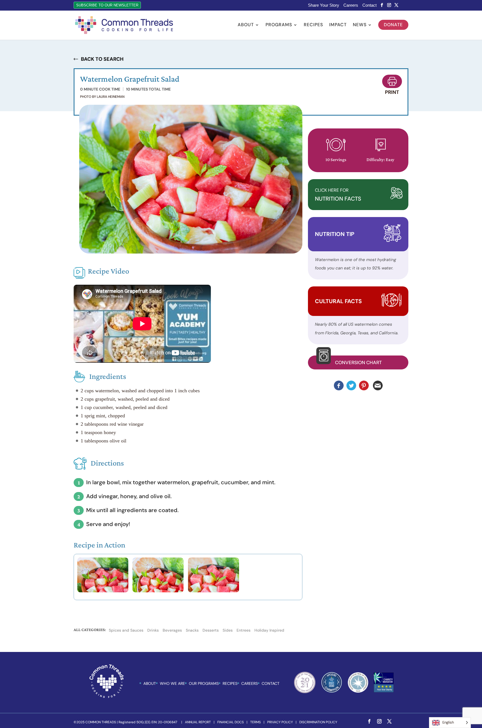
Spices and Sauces (126, 630)
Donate (393, 25)
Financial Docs (230, 722)
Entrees (243, 630)
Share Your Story (323, 5)
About (246, 25)
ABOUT (149, 683)
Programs (279, 25)
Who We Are (172, 683)
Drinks (153, 630)
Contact (369, 5)
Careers (350, 5)
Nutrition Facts (338, 195)
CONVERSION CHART (358, 362)
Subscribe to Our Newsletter (107, 5)
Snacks (192, 630)
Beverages (172, 630)
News (360, 25)
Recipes (313, 25)
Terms (255, 722)
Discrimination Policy (318, 722)
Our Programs (204, 683)
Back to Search (102, 59)
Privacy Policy (280, 722)
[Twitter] (396, 5)
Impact (338, 25)
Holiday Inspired (269, 630)
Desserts (211, 630)
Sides (228, 630)
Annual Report (198, 722)
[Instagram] (389, 5)
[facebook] (382, 5)
